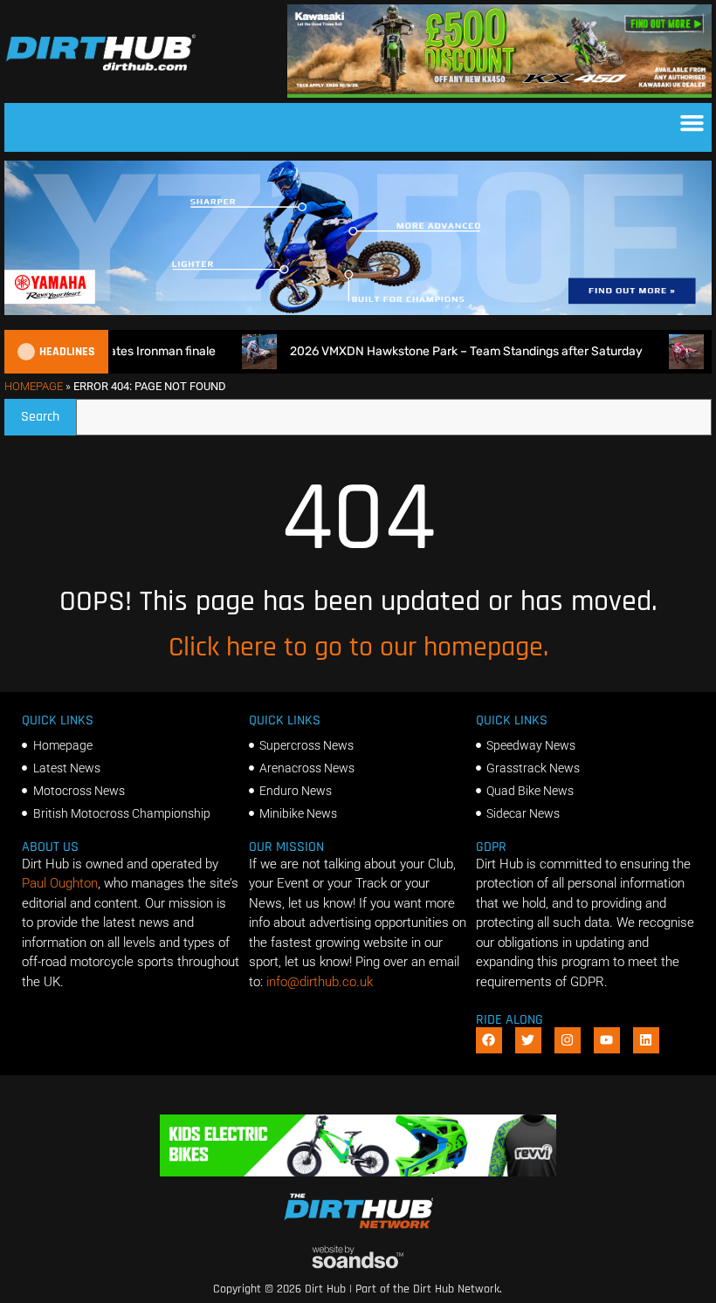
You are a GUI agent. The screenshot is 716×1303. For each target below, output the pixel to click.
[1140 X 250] (358, 311)
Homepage (33, 386)
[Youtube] (607, 1040)
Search (48, 412)
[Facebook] (489, 1040)
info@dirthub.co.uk (319, 982)
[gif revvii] (358, 1172)
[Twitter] (528, 1040)
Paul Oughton (60, 883)
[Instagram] (567, 1040)
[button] (692, 123)
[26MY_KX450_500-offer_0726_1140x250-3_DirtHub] (499, 93)
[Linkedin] (646, 1040)
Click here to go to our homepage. (358, 647)
